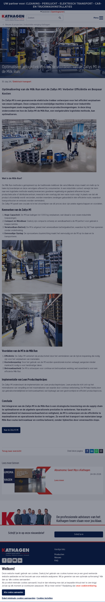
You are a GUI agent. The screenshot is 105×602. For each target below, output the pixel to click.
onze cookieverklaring (86, 586)
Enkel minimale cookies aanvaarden (18, 598)
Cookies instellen (44, 598)
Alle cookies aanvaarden (13, 592)
